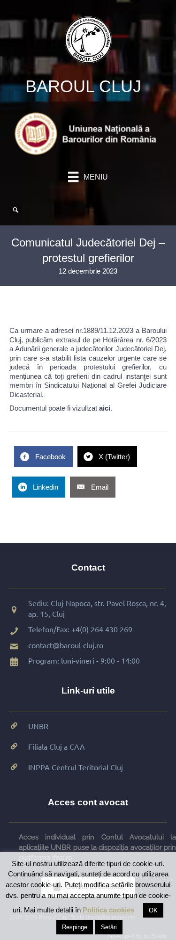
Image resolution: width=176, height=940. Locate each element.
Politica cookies (108, 910)
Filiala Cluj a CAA (56, 746)
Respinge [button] (74, 927)
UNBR (38, 725)
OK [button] (153, 910)
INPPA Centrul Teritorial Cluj (75, 767)
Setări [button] (109, 927)
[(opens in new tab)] (87, 133)
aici (104, 408)
